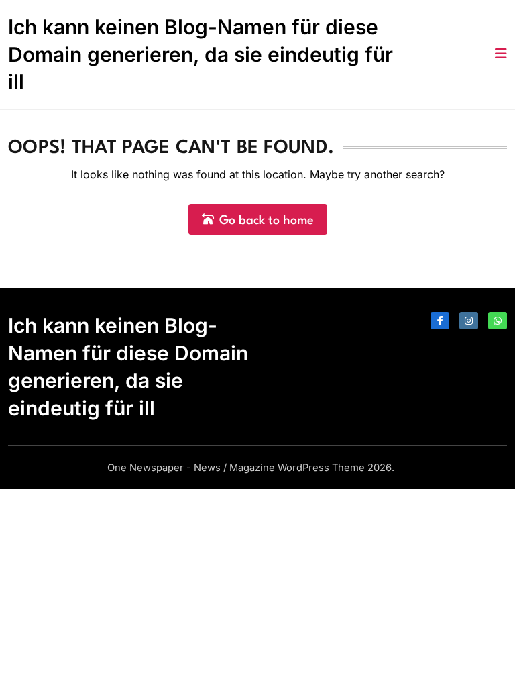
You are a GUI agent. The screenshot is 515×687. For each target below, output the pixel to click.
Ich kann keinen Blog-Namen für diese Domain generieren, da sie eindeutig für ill (200, 54)
